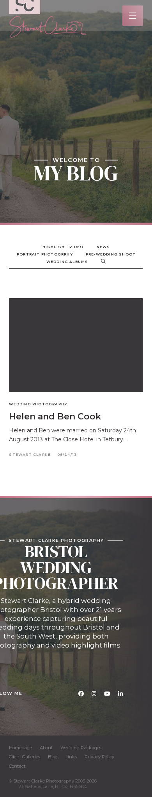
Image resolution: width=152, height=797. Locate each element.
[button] (132, 15)
